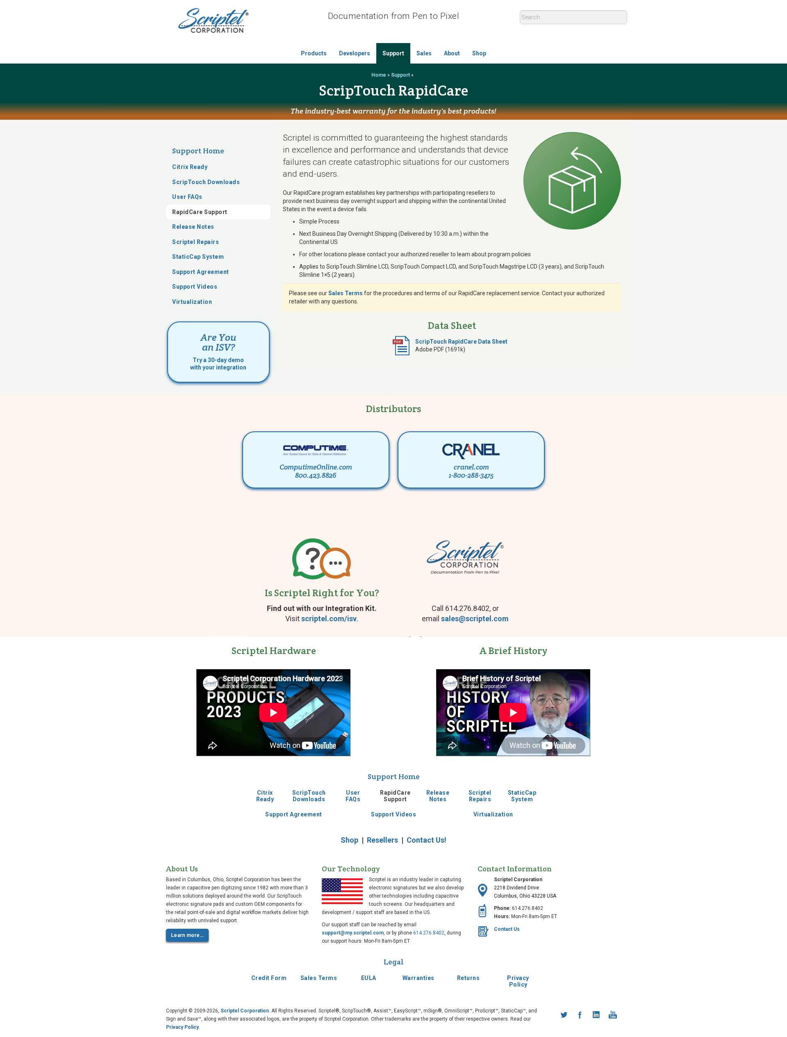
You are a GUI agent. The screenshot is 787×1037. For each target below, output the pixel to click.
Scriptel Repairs (195, 241)
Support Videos (194, 286)
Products (314, 53)
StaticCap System (198, 256)
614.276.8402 (428, 933)
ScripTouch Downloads (206, 181)
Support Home (198, 150)
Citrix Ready (189, 167)
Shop (479, 53)
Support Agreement (200, 271)
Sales (424, 53)
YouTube (613, 1015)
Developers (354, 53)
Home (378, 75)
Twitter (563, 1015)
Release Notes (193, 226)
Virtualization (192, 301)
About (452, 53)
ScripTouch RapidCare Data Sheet (461, 341)
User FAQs (187, 197)
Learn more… (187, 935)
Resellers (382, 840)
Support (393, 53)
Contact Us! (426, 840)
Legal (394, 961)
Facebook (580, 1015)
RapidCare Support (199, 211)
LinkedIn (596, 1015)
